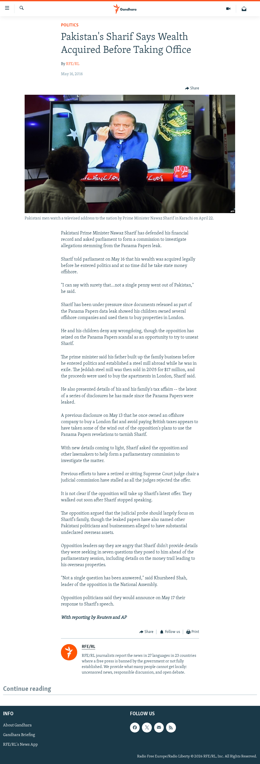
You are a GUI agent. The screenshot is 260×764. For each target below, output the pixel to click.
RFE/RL (72, 64)
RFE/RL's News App (20, 745)
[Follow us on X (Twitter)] (147, 728)
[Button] (192, 88)
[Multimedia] (228, 9)
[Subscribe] (159, 728)
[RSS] (171, 728)
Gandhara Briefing (19, 735)
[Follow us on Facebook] (135, 728)
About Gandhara (17, 726)
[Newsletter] (244, 9)
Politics (69, 25)
